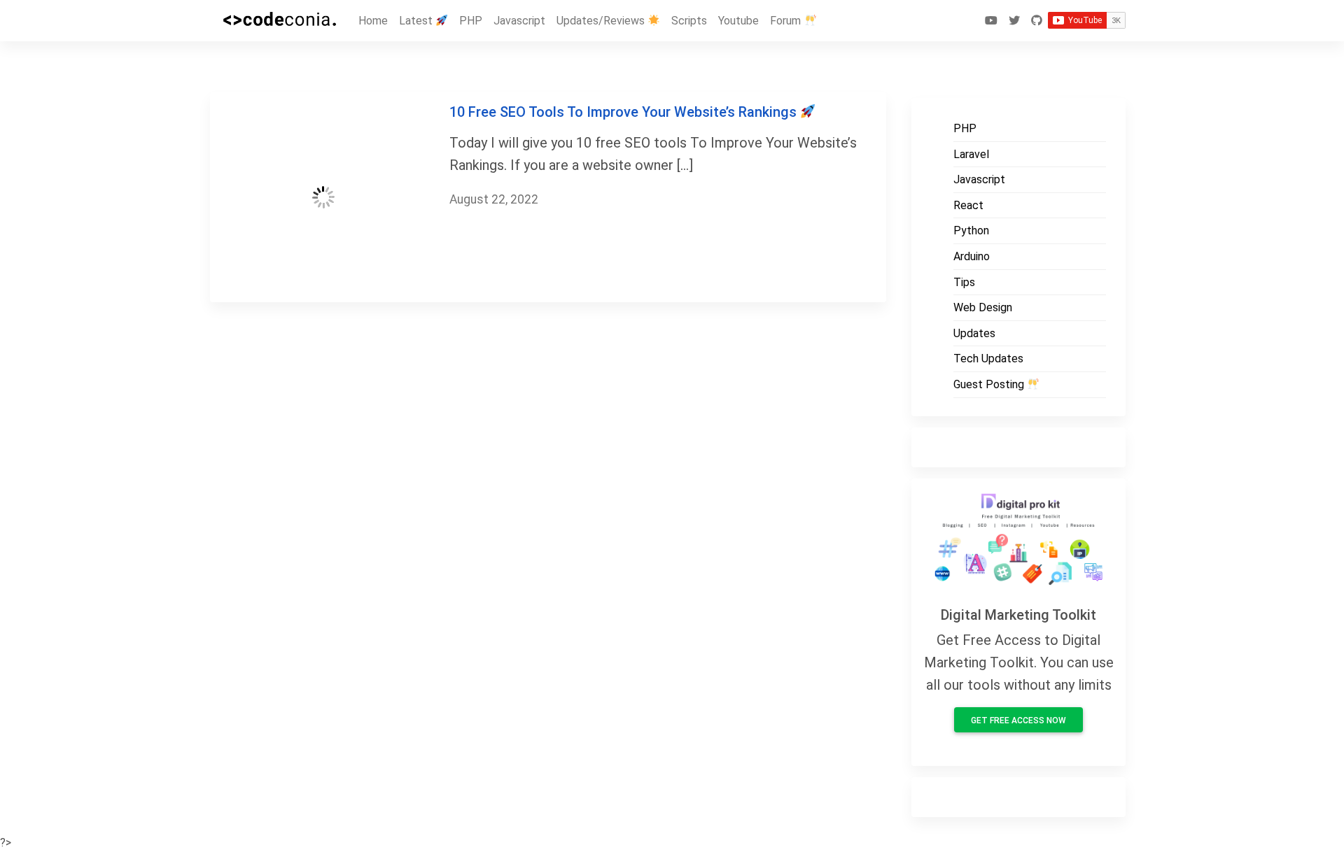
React (968, 205)
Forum (787, 20)
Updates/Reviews (602, 20)
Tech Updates (988, 358)
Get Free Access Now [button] (1018, 720)
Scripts (689, 20)
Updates (974, 333)
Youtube (738, 20)
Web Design (982, 307)
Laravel (971, 154)
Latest (417, 20)
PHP (470, 20)
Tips (964, 282)
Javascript (519, 20)
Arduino (971, 256)
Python (971, 230)
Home (373, 20)
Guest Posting (990, 384)
